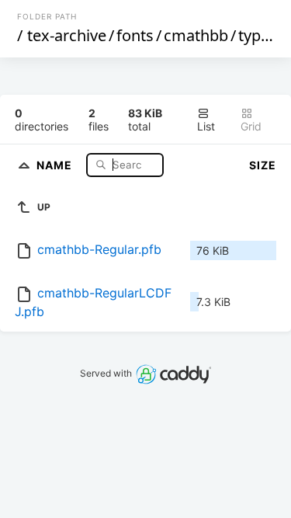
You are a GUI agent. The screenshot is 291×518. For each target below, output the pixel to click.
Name (55, 164)
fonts (135, 35)
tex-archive (66, 35)
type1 (258, 35)
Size (262, 165)
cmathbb (196, 35)
